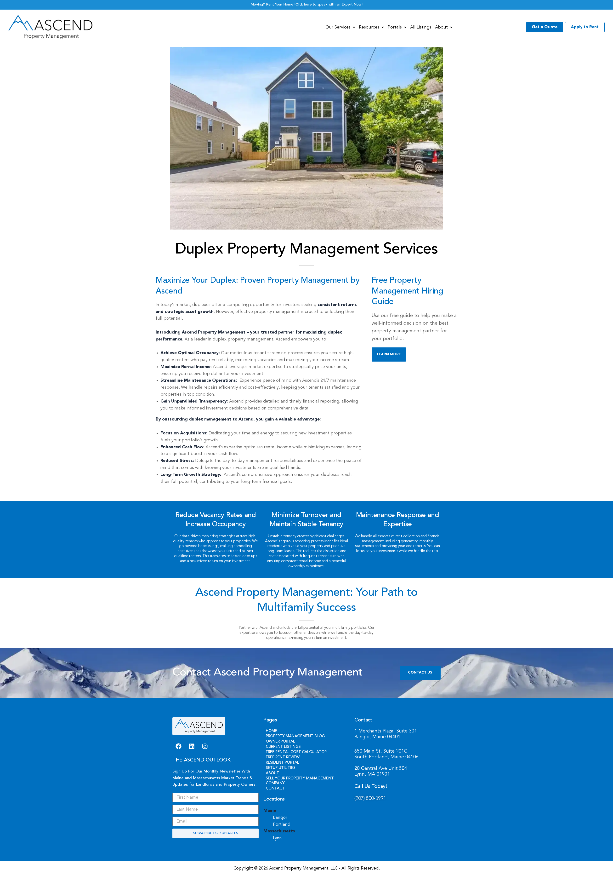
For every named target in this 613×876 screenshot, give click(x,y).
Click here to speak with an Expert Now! (329, 4)
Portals (395, 27)
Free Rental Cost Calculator (296, 752)
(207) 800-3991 (370, 798)
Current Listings (283, 747)
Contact (275, 788)
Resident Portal (282, 763)
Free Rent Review (283, 757)
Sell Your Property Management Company (300, 781)
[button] (340, 27)
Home (271, 731)
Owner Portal (280, 741)
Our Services (338, 27)
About (441, 27)
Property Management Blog (295, 736)
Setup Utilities (280, 768)
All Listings (420, 27)
